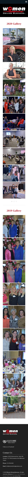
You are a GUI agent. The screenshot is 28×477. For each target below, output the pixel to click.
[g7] (14, 362)
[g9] (14, 407)
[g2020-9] (14, 173)
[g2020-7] (14, 139)
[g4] (14, 294)
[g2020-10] (14, 190)
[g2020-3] (14, 70)
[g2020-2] (14, 53)
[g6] (14, 339)
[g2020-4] (14, 87)
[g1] (14, 226)
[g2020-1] (14, 36)
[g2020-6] (14, 122)
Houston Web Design (8, 476)
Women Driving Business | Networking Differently (14, 9)
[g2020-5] (14, 105)
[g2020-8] (14, 156)
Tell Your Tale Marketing (18, 474)
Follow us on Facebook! (8, 446)
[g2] (14, 249)
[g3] (14, 271)
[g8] (14, 385)
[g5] (14, 317)
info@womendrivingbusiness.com (14, 466)
